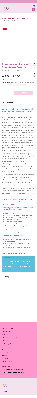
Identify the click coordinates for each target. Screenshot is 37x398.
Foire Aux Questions (7, 352)
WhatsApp (34, 76)
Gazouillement (34, 67)
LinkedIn (34, 70)
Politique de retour (7, 341)
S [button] (10, 85)
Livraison (4, 355)
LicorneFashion (10, 204)
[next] (32, 64)
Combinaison (22, 199)
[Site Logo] (7, 8)
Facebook (34, 64)
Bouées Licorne (14, 308)
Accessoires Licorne (6, 308)
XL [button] (23, 85)
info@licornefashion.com (16, 369)
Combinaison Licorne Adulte (27, 82)
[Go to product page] (9, 298)
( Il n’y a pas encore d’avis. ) (17, 70)
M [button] (14, 85)
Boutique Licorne (6, 331)
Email (34, 73)
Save (6, 28)
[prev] (29, 64)
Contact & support (7, 361)
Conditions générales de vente (10, 344)
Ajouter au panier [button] (13, 303)
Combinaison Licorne (13, 82)
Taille (4, 85)
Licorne (28, 199)
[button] (32, 6)
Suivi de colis (5, 358)
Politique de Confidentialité (9, 338)
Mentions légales (6, 334)
